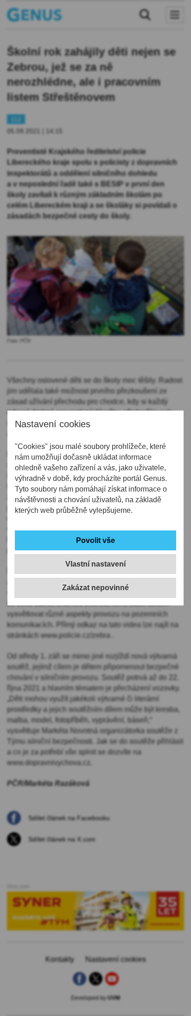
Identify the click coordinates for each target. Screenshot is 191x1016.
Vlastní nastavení (95, 564)
